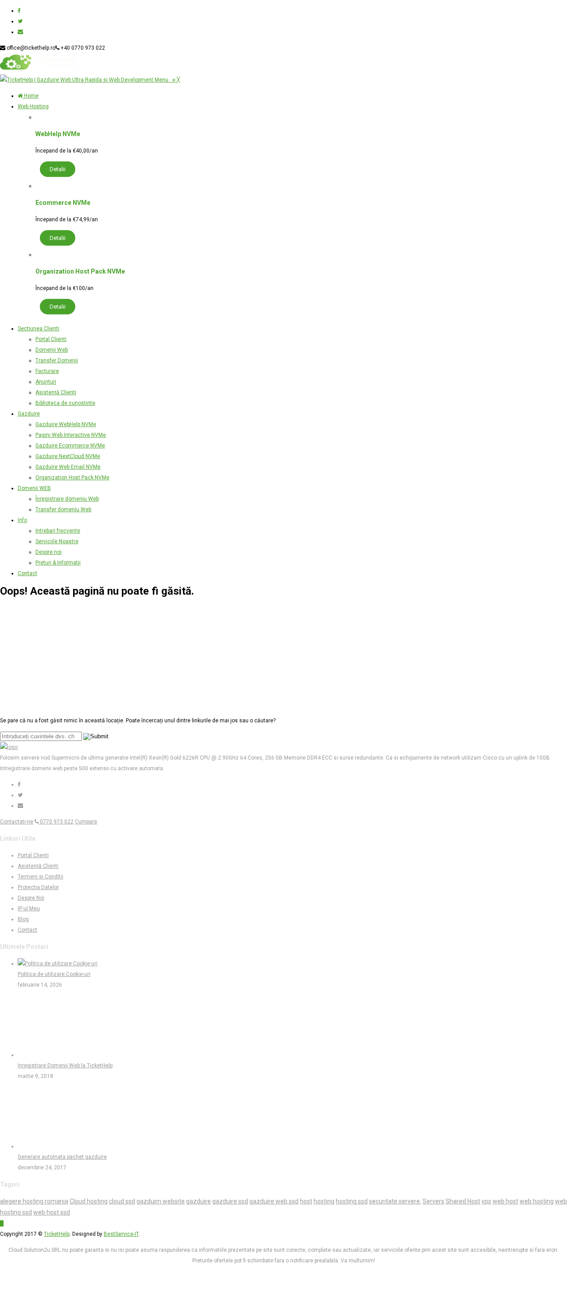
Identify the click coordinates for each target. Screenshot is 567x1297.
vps (486, 1201)
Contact (27, 930)
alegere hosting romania (34, 1201)
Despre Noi (31, 898)
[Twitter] (20, 21)
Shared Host (463, 1201)
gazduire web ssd (274, 1201)
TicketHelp (57, 1234)
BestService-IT (121, 1234)
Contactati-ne (16, 822)
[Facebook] (19, 11)
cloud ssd (122, 1201)
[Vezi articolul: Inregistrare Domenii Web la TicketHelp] (51, 1055)
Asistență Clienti (38, 866)
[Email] (20, 32)
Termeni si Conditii (40, 877)
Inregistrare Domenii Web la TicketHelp (65, 1065)
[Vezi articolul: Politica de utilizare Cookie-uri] (57, 963)
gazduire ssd (230, 1201)
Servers (433, 1201)
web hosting (537, 1201)
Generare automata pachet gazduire (62, 1157)
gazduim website (160, 1201)
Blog (23, 919)
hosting (324, 1201)
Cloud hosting (89, 1201)
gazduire (198, 1201)
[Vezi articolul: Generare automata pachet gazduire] (51, 1146)
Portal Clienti (33, 855)
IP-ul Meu (29, 908)
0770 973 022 (56, 822)
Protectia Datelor (38, 887)
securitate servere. (395, 1201)
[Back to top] (2, 1223)
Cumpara (86, 822)
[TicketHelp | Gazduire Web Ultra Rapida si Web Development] (77, 80)
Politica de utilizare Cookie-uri (54, 974)
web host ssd (51, 1212)
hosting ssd (352, 1201)
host (306, 1201)
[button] (167, 80)
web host (505, 1201)
